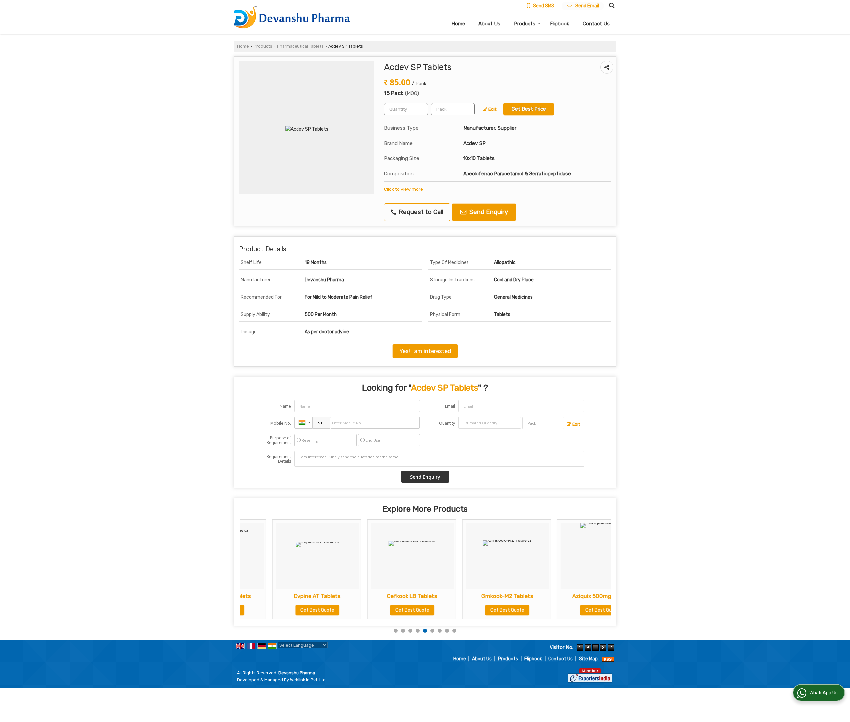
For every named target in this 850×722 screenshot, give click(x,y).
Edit (492, 109)
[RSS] (608, 659)
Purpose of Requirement (279, 440)
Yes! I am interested (425, 351)
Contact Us (596, 24)
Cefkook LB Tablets (380, 596)
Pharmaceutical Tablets (300, 46)
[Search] (611, 5)
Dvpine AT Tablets (284, 596)
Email (450, 406)
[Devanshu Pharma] (292, 17)
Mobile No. (280, 423)
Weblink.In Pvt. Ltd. (308, 679)
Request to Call (420, 212)
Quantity (447, 423)
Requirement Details (279, 459)
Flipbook (559, 24)
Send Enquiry (488, 212)
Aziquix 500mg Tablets (570, 596)
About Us (489, 24)
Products (524, 24)
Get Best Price (529, 109)
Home (458, 24)
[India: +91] (303, 423)
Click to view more (403, 189)
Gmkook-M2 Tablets (475, 596)
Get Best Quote (285, 610)
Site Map (588, 659)
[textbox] (453, 109)
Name (285, 406)
